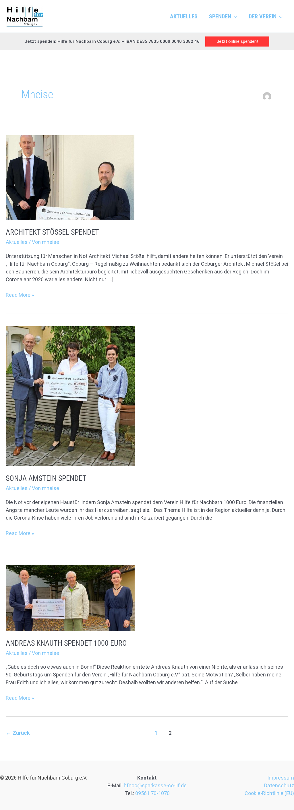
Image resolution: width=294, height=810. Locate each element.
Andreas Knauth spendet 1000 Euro (66, 643)
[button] (234, 16)
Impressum (280, 778)
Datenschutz (279, 785)
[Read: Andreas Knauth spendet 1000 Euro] (70, 597)
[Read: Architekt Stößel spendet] (70, 177)
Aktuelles (17, 242)
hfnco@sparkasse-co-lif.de (155, 785)
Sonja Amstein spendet (46, 478)
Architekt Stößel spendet (52, 232)
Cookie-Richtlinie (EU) (269, 793)
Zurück (18, 733)
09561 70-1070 (152, 793)
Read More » (20, 294)
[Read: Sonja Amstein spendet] (70, 396)
